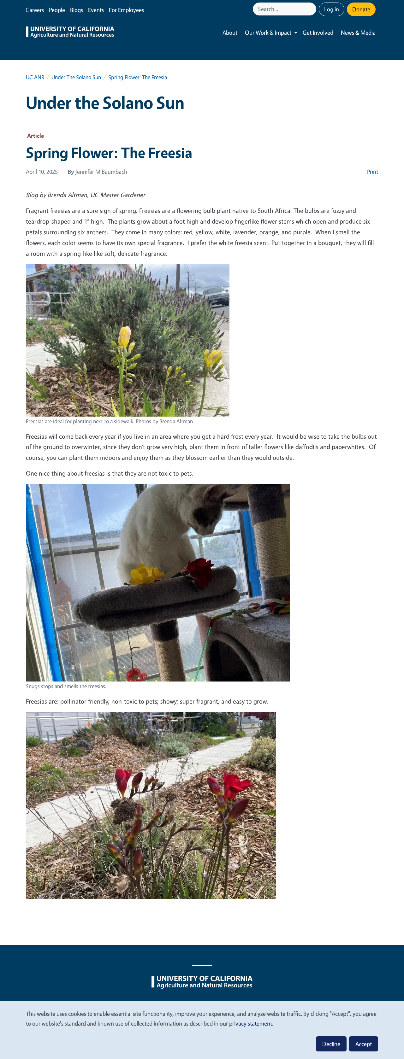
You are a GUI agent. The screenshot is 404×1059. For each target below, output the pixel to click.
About (230, 32)
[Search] (312, 9)
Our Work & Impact (268, 32)
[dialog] (202, 1030)
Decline (331, 1044)
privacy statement (250, 1023)
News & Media (358, 32)
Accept (363, 1044)
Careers (35, 10)
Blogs (76, 10)
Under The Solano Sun (76, 77)
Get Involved (318, 32)
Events (96, 10)
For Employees (126, 10)
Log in (331, 9)
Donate (361, 9)
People (57, 10)
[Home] (70, 32)
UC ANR (35, 77)
